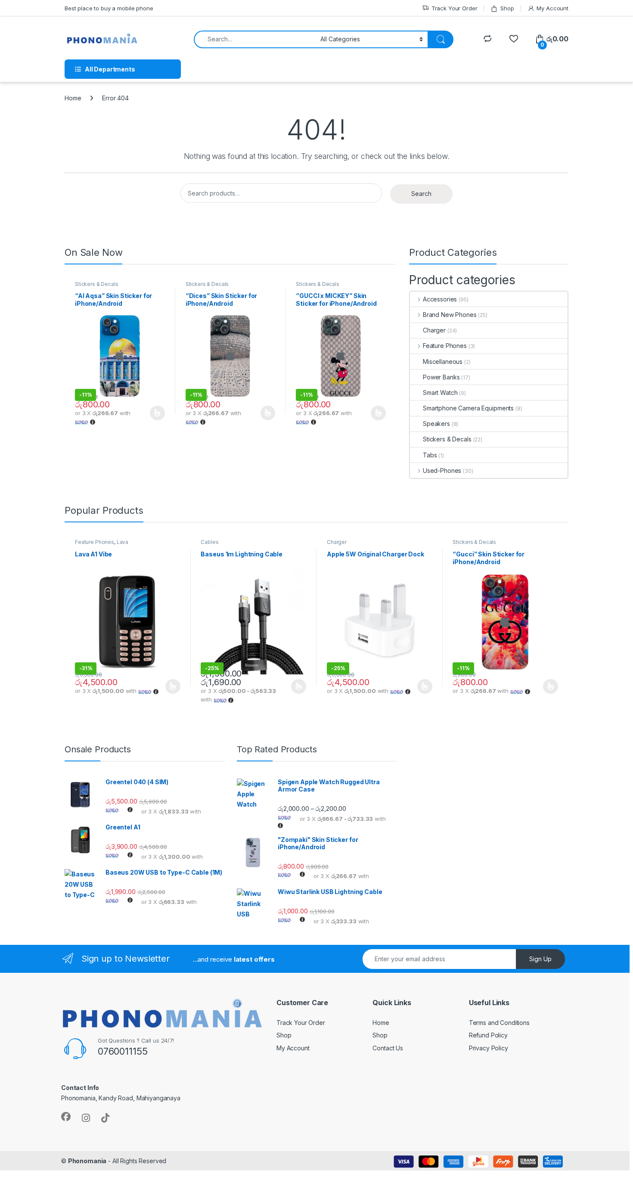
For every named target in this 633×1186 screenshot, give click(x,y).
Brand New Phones (450, 314)
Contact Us (387, 1048)
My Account (552, 8)
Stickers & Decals (96, 284)
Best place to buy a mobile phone (109, 8)
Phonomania (87, 1160)
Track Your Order (454, 8)
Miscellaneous (442, 361)
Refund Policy (488, 1035)
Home (73, 98)
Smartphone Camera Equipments (468, 408)
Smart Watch (440, 392)
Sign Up (540, 958)
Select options (154, 413)
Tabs (430, 455)
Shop (507, 8)
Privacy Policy (488, 1048)
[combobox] (255, 39)
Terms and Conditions (499, 1022)
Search (421, 193)
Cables (209, 542)
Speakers (436, 423)
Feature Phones (445, 345)
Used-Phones (442, 470)
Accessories (440, 299)
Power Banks (441, 377)
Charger (434, 330)
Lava (122, 542)
